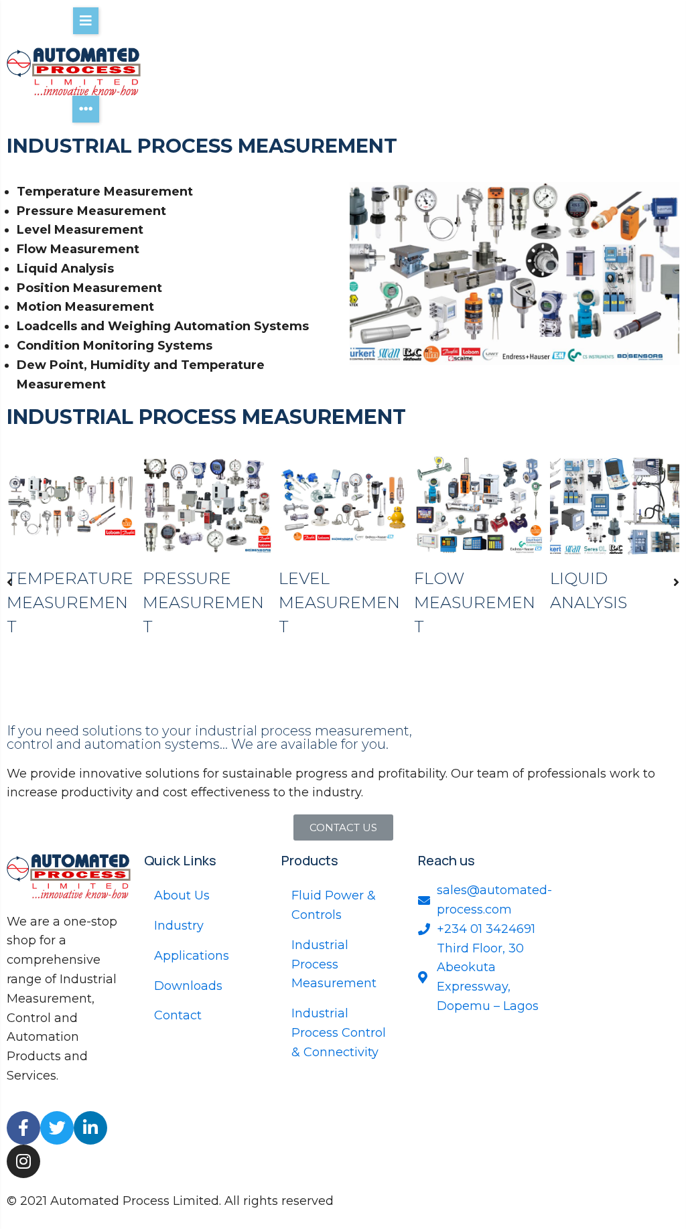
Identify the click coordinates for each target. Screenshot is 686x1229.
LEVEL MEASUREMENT (339, 602)
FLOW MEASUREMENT (474, 602)
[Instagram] (23, 1161)
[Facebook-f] (23, 1128)
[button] (10, 582)
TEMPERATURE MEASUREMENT (70, 602)
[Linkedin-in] (90, 1128)
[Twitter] (57, 1128)
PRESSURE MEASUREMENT (203, 602)
